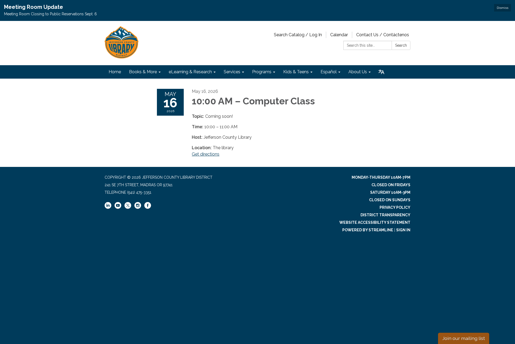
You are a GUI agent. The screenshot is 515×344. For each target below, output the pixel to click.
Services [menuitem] (232, 71)
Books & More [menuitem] (143, 71)
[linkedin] (108, 207)
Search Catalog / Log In (298, 34)
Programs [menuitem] (261, 71)
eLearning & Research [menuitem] (190, 71)
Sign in (403, 230)
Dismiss (502, 8)
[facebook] (147, 207)
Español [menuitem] (329, 71)
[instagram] (137, 207)
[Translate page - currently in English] (381, 72)
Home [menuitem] (115, 71)
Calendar (339, 34)
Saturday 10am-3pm (390, 192)
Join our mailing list (463, 338)
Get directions (205, 154)
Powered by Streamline (367, 230)
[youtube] (118, 207)
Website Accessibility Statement (374, 222)
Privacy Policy (395, 207)
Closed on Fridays (390, 185)
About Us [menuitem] (357, 71)
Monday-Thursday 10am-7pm (381, 177)
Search (401, 45)
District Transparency (385, 215)
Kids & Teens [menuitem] (296, 71)
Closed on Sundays (389, 200)
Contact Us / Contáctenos (382, 34)
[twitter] (127, 206)
